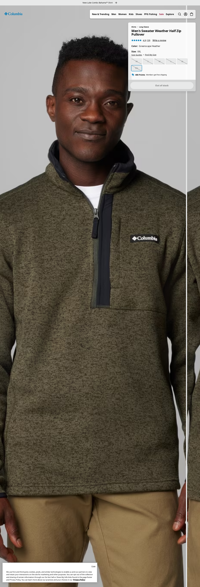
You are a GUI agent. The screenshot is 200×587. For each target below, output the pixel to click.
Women (122, 14)
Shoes (139, 14)
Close (93, 566)
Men (113, 14)
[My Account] (186, 14)
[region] (100, 296)
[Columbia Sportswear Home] (13, 13)
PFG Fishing (150, 14)
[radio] (136, 61)
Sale (161, 14)
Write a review (159, 40)
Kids (131, 14)
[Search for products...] (180, 14)
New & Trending (100, 14)
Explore (170, 14)
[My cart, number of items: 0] (192, 14)
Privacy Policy (79, 580)
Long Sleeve (144, 27)
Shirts (133, 27)
